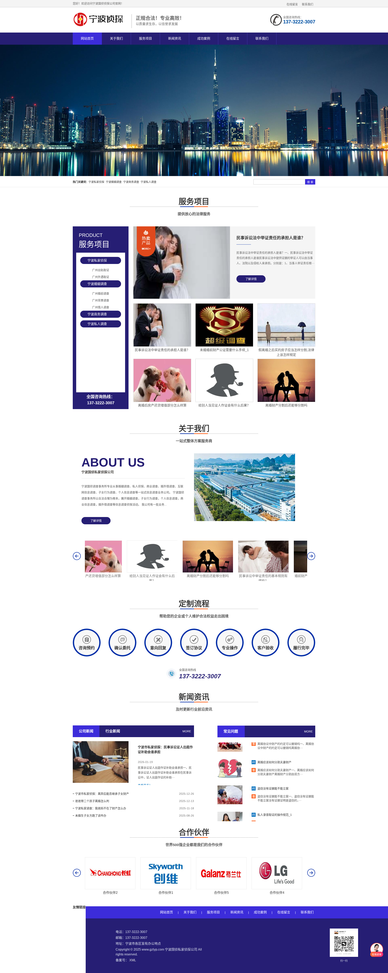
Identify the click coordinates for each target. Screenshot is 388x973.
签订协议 (194, 648)
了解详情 (251, 279)
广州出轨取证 (100, 270)
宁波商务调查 (131, 181)
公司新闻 (86, 731)
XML (132, 960)
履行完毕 (301, 648)
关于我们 (116, 38)
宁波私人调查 (148, 181)
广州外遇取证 (100, 277)
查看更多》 (145, 785)
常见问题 (231, 731)
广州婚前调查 (100, 293)
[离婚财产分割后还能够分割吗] (110, 571)
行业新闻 (112, 731)
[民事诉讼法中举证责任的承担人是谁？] (181, 297)
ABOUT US (113, 465)
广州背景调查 (100, 300)
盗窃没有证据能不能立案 (273, 775)
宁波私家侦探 (96, 181)
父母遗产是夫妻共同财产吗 (276, 576)
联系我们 (307, 4)
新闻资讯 (174, 38)
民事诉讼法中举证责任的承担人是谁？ (270, 238)
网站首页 (87, 38)
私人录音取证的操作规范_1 (274, 801)
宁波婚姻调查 (114, 181)
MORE (186, 731)
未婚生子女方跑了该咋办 (90, 815)
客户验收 (265, 648)
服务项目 (145, 38)
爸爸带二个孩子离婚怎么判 (92, 801)
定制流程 (194, 608)
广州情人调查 (100, 307)
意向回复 (158, 648)
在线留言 (292, 4)
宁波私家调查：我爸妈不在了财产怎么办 (100, 808)
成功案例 (203, 38)
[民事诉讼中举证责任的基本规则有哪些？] (165, 571)
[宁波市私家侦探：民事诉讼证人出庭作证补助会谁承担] (101, 762)
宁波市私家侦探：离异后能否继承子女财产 (102, 793)
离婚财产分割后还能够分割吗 (110, 576)
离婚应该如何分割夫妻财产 (274, 749)
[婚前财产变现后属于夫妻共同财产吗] (221, 571)
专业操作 (230, 648)
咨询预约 (87, 648)
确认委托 (122, 648)
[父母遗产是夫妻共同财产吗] (277, 571)
